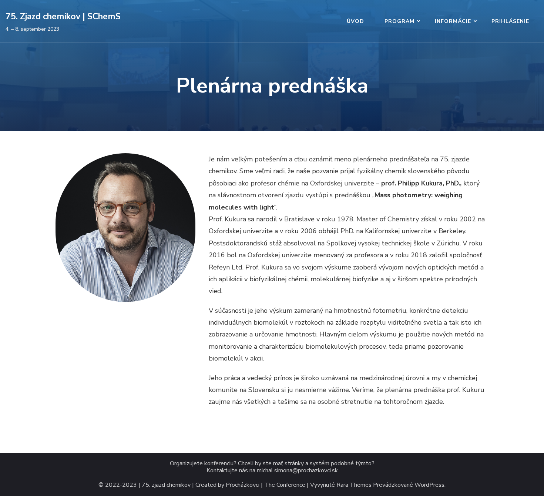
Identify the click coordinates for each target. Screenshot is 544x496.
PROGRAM (399, 21)
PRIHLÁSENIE (510, 21)
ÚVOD (355, 21)
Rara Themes (354, 485)
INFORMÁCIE (453, 21)
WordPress (429, 485)
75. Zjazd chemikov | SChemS (63, 16)
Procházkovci (242, 485)
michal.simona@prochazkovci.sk (297, 470)
